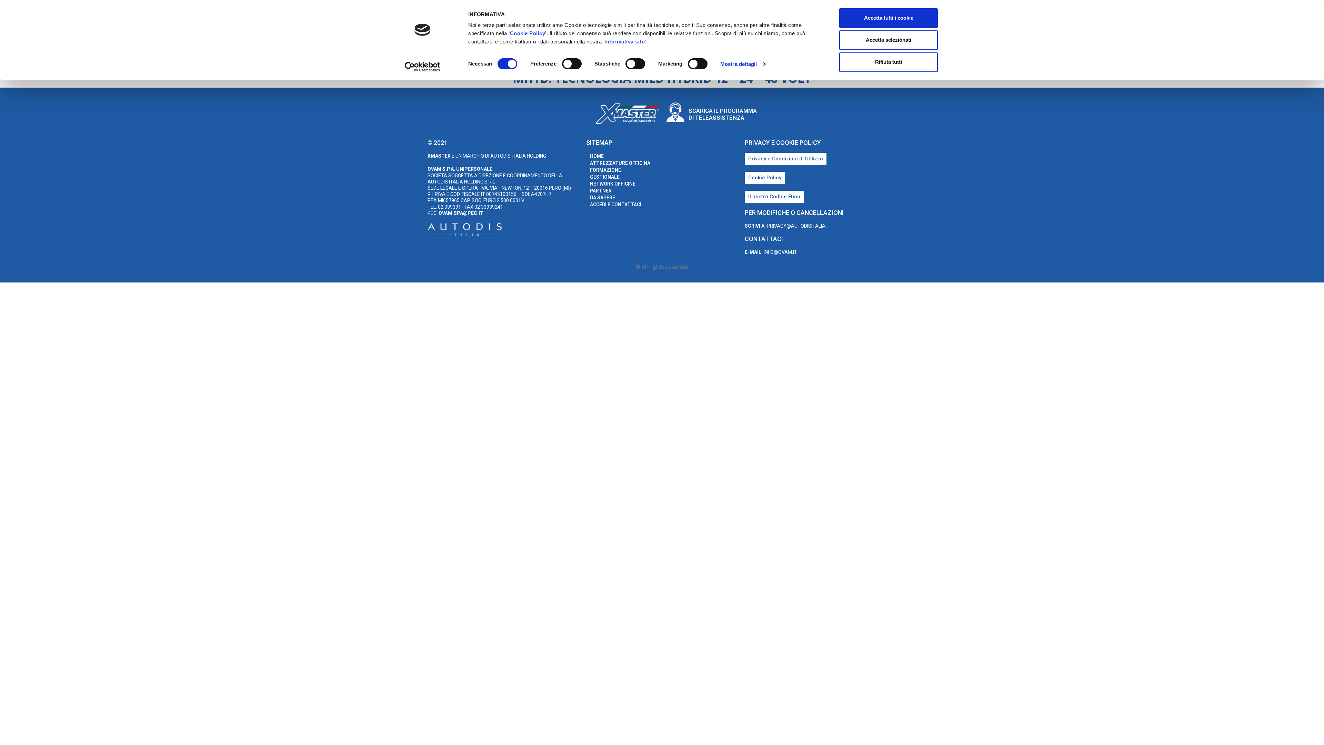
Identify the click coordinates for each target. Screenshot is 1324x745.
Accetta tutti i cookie (888, 18)
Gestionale (605, 177)
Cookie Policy (527, 33)
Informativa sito (624, 41)
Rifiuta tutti (888, 62)
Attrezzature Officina (620, 163)
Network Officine (612, 184)
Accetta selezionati (888, 40)
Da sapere (602, 197)
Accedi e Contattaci (615, 204)
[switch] (572, 63)
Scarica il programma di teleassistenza (723, 114)
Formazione (605, 170)
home (597, 156)
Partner (601, 190)
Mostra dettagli (738, 64)
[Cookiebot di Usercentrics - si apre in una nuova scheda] (422, 67)
